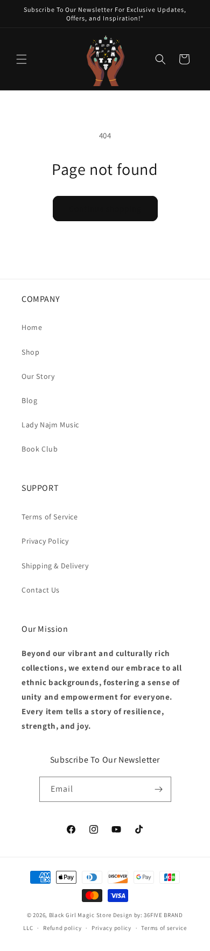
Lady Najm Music (50, 424)
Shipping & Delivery (55, 565)
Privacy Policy (45, 541)
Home (32, 327)
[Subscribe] (159, 789)
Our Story (38, 376)
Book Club (40, 449)
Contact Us (41, 590)
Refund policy (62, 928)
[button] (21, 59)
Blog (29, 400)
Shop (30, 352)
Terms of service (163, 928)
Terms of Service (50, 517)
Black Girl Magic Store (80, 915)
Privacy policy (111, 928)
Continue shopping (105, 208)
